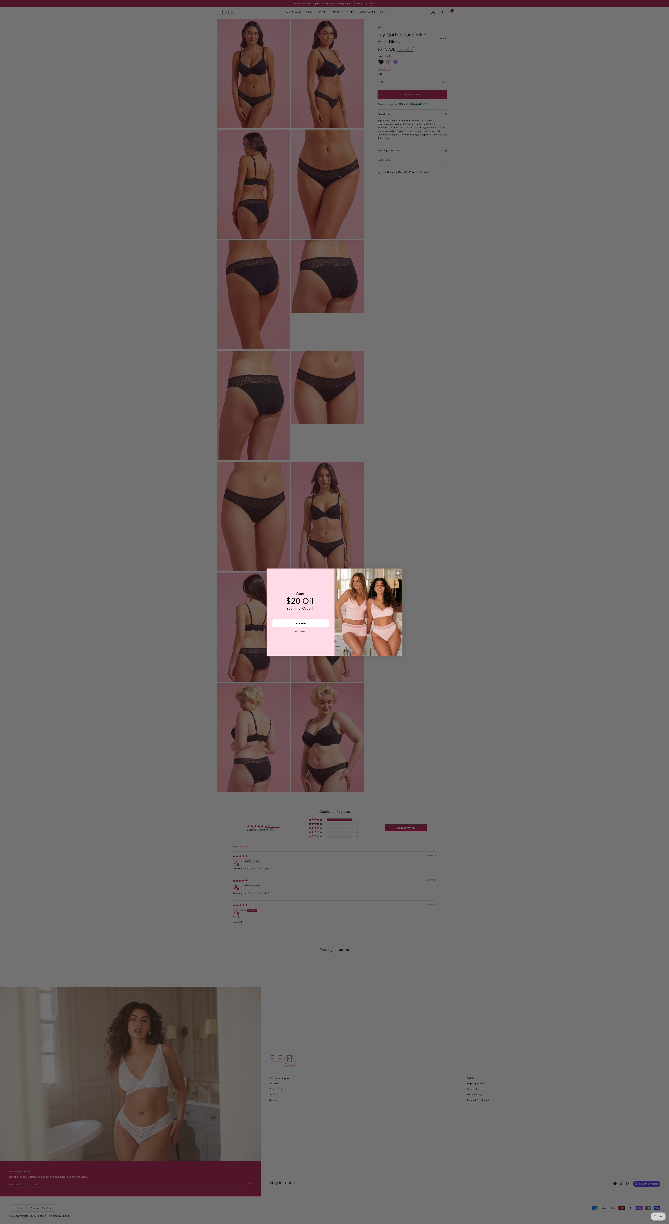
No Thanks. (300, 632)
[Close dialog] (398, 573)
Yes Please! (300, 623)
